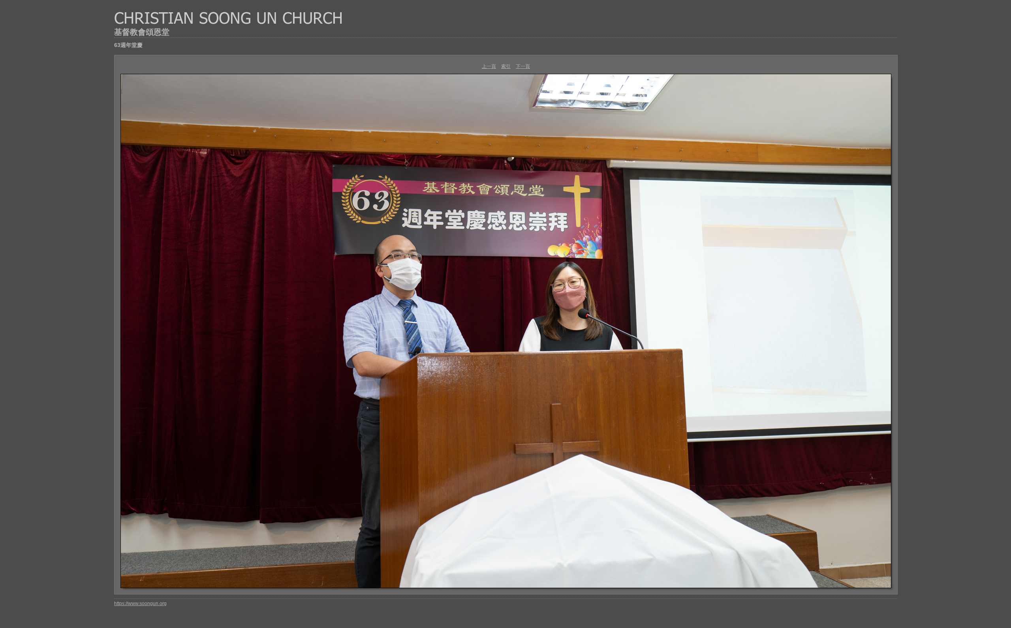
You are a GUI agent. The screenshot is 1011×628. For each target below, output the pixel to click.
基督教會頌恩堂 (141, 32)
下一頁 (523, 66)
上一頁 (489, 66)
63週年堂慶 (128, 45)
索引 (506, 66)
